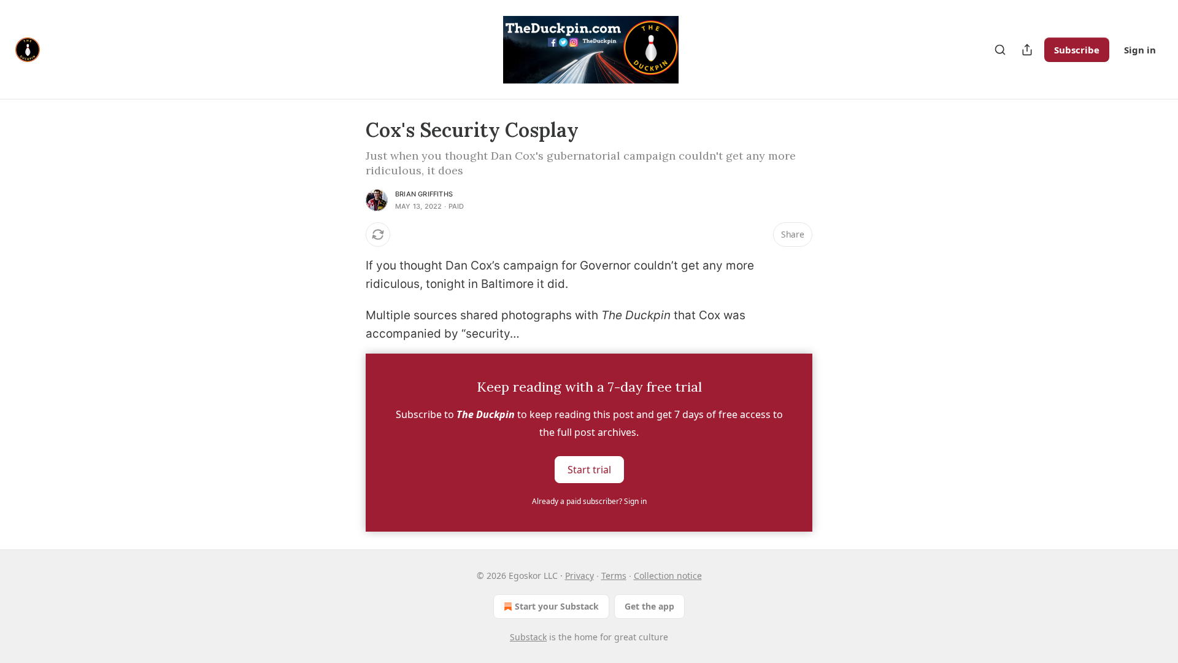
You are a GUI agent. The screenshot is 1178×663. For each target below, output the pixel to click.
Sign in (1140, 50)
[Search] (1000, 49)
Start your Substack (557, 606)
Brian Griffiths (424, 194)
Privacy (579, 575)
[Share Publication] (1027, 49)
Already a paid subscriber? (589, 501)
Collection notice (668, 575)
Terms (613, 575)
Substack (528, 637)
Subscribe (1076, 50)
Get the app (649, 606)
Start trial (589, 469)
